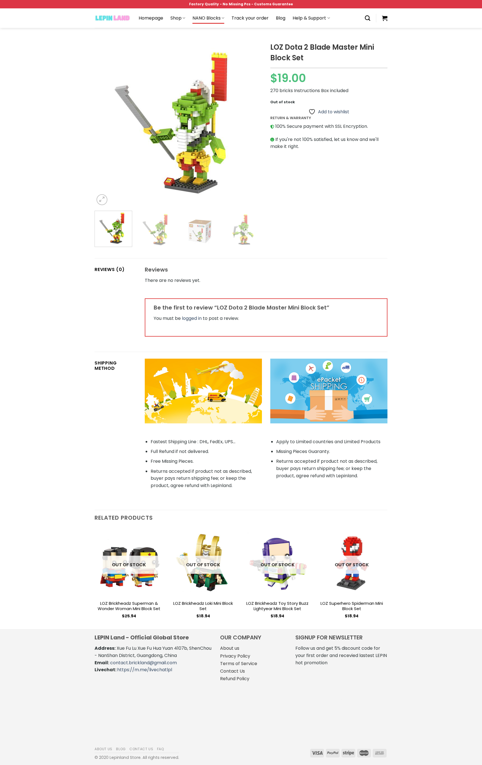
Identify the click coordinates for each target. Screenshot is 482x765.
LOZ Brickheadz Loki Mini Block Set (203, 606)
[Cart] (384, 18)
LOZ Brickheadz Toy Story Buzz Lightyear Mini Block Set (277, 606)
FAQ (160, 749)
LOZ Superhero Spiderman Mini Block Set (351, 606)
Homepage (151, 18)
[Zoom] (102, 199)
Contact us (141, 749)
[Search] (367, 18)
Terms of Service (238, 663)
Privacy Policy (235, 656)
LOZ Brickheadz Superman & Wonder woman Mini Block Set (129, 606)
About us (229, 648)
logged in (192, 318)
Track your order (250, 18)
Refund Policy (234, 678)
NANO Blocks (206, 18)
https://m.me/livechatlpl (144, 669)
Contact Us (232, 671)
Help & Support (309, 18)
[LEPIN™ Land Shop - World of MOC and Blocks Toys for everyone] (112, 18)
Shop (176, 18)
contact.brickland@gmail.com (143, 663)
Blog (280, 18)
